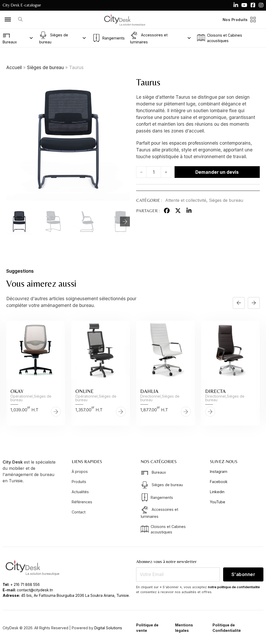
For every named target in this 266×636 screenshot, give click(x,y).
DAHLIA (149, 391)
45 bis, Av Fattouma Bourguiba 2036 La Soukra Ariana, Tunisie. (75, 595)
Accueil (14, 67)
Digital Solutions (108, 628)
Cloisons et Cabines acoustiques (224, 38)
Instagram (218, 471)
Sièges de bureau (53, 38)
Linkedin (217, 492)
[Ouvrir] (8, 19)
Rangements (113, 38)
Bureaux (10, 42)
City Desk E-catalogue (22, 5)
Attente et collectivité (185, 200)
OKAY (16, 391)
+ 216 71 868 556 (25, 584)
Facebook (219, 481)
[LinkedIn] (189, 211)
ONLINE (84, 391)
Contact (78, 512)
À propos (80, 471)
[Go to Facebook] (253, 5)
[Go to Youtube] (244, 5)
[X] (178, 211)
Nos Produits (235, 19)
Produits (79, 481)
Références (82, 502)
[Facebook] (167, 211)
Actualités (80, 492)
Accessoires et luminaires (149, 38)
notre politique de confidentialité (234, 587)
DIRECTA (215, 391)
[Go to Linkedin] (236, 5)
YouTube (217, 502)
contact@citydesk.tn (35, 590)
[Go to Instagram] (261, 5)
